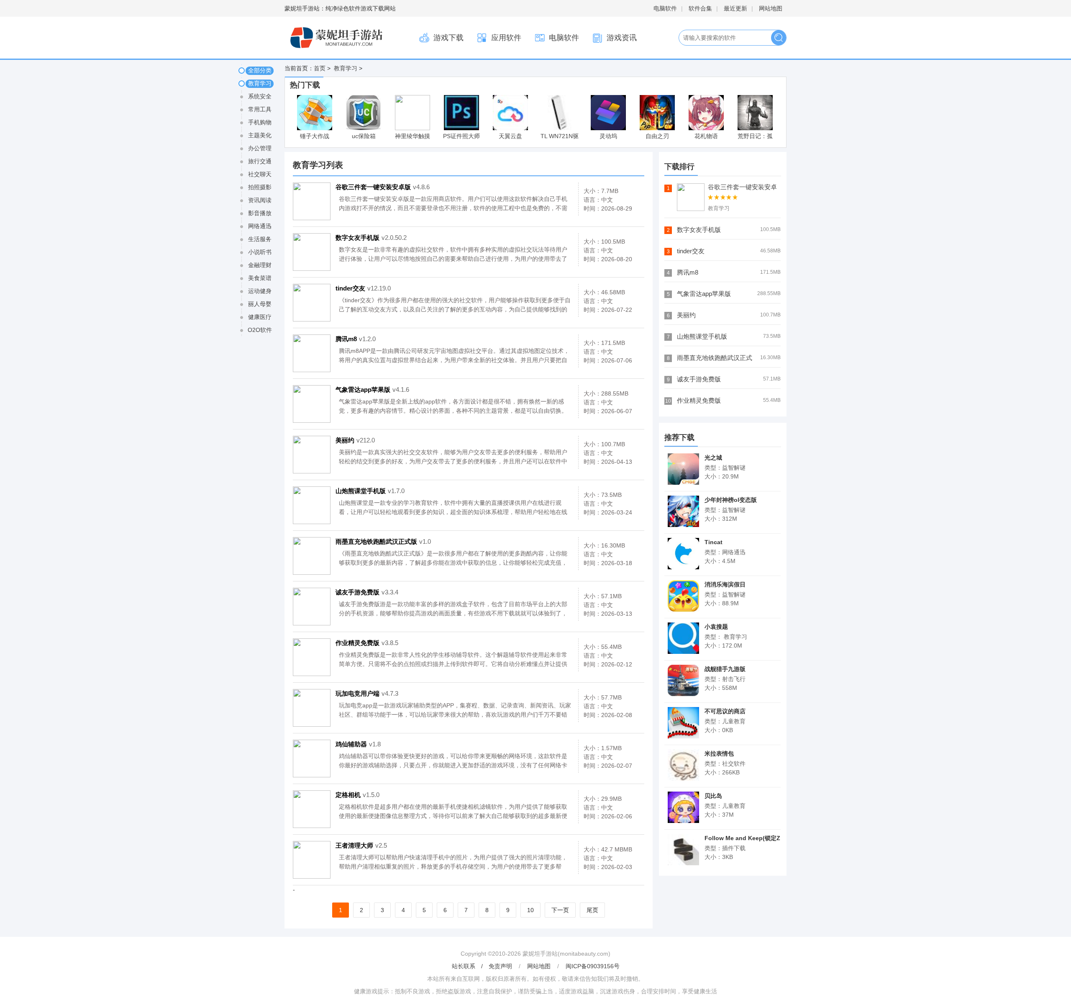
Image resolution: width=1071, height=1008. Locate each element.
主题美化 (260, 135)
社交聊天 (260, 174)
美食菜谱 (260, 278)
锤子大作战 (314, 136)
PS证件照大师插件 (461, 137)
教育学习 (344, 68)
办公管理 (260, 148)
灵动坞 (608, 136)
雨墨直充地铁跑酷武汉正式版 (383, 541)
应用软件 (506, 37)
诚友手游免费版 (367, 592)
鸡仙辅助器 (358, 744)
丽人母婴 (260, 304)
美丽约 (355, 440)
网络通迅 (260, 226)
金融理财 (260, 265)
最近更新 (735, 8)
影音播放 (260, 213)
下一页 (560, 910)
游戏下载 (448, 37)
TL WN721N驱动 (560, 137)
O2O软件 (260, 330)
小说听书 (260, 252)
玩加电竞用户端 (367, 693)
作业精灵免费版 (367, 642)
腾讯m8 (356, 338)
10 (530, 910)
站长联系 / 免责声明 (483, 966)
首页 (319, 68)
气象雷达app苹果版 (372, 389)
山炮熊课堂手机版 (370, 490)
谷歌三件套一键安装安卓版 (383, 186)
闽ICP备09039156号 (593, 966)
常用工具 (260, 109)
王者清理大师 (361, 845)
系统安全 (260, 96)
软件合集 (700, 8)
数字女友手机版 (371, 237)
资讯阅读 (260, 200)
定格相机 (357, 794)
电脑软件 (665, 8)
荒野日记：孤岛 (755, 137)
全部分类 (260, 70)
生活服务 (260, 239)
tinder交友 (363, 288)
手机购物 (260, 122)
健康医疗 (260, 317)
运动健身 (260, 291)
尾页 (592, 910)
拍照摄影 (260, 187)
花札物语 (706, 136)
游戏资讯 (622, 37)
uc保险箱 (364, 136)
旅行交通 (260, 161)
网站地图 (770, 8)
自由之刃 (657, 136)
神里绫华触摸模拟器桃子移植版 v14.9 (412, 137)
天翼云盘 (510, 136)
